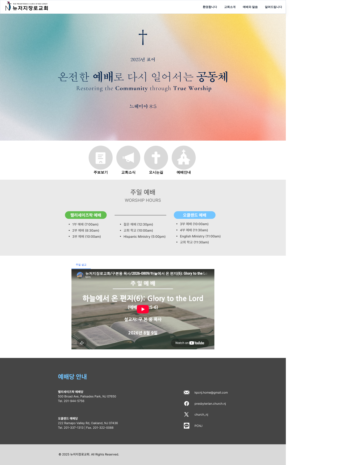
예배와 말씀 (250, 7)
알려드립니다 (273, 7)
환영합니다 (210, 7)
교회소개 (230, 7)
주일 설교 (81, 264)
